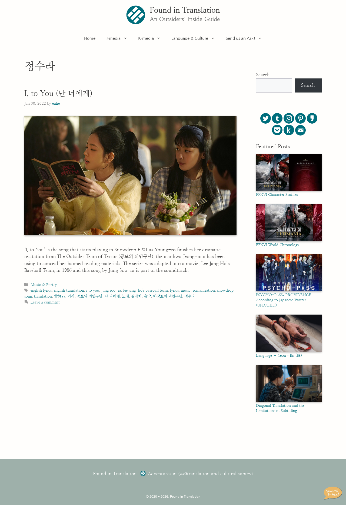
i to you (92, 290)
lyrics (174, 290)
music (186, 290)
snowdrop (225, 290)
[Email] (300, 130)
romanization (204, 290)
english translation (69, 290)
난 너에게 (112, 296)
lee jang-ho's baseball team (145, 290)
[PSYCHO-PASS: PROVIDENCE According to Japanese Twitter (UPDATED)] (289, 290)
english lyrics (41, 290)
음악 (147, 296)
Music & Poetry (44, 285)
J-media (113, 38)
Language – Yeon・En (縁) (279, 356)
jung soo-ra (111, 290)
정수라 (189, 296)
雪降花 (59, 296)
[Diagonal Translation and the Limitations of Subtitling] (289, 400)
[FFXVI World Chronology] (289, 240)
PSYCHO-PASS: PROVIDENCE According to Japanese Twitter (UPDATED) (283, 300)
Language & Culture (189, 38)
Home (89, 38)
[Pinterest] (300, 118)
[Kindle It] (289, 130)
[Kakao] (312, 118)
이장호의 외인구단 (167, 296)
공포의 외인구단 (89, 296)
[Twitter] (265, 118)
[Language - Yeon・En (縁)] (289, 350)
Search (263, 74)
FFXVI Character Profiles (277, 195)
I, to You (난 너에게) (58, 94)
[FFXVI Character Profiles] (289, 190)
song (28, 296)
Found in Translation (185, 10)
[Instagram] (289, 118)
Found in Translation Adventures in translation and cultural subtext (173, 473)
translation (43, 296)
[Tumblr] (277, 118)
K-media (146, 38)
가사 (71, 296)
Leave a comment (45, 302)
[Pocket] (277, 130)
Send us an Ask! (240, 38)
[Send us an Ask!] (334, 493)
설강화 (136, 296)
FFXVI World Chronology (277, 245)
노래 (125, 296)
